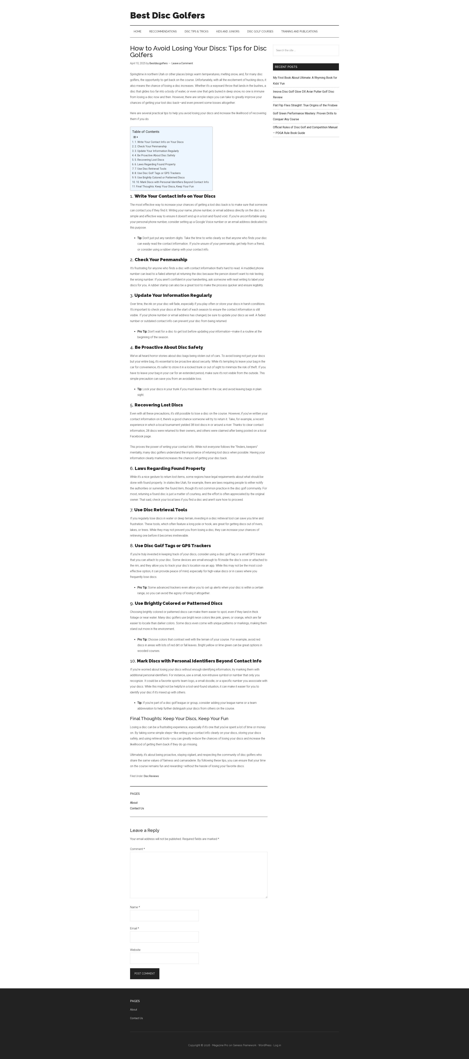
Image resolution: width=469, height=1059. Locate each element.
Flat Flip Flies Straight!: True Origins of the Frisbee (305, 105)
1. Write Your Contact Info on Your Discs (159, 142)
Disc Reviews (151, 776)
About (134, 802)
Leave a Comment (182, 63)
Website (135, 950)
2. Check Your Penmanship (151, 146)
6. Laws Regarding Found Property (155, 164)
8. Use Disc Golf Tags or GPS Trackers (158, 173)
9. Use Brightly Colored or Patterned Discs (160, 177)
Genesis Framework (244, 1045)
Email (134, 928)
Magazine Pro (220, 1045)
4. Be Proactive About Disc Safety (155, 155)
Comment (137, 849)
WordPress (265, 1045)
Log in (277, 1045)
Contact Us (137, 808)
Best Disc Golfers (167, 15)
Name (135, 907)
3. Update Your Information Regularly (157, 151)
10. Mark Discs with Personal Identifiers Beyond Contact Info (172, 182)
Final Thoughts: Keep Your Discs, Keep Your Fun (165, 186)
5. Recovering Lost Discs (149, 159)
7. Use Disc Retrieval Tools (150, 168)
